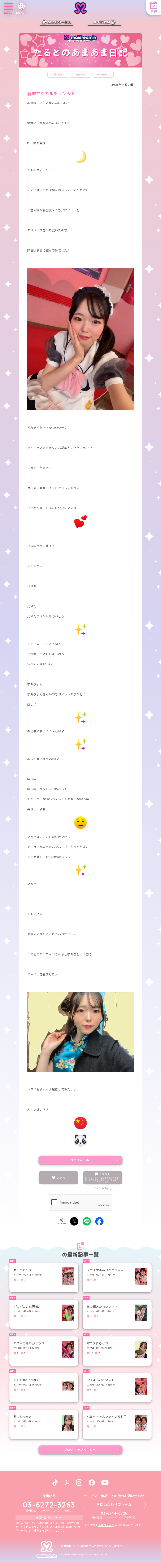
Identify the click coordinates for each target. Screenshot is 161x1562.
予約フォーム (106, 1525)
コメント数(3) (102, 1188)
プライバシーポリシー (111, 1546)
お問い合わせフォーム (114, 1504)
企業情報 (66, 1546)
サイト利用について (85, 1546)
